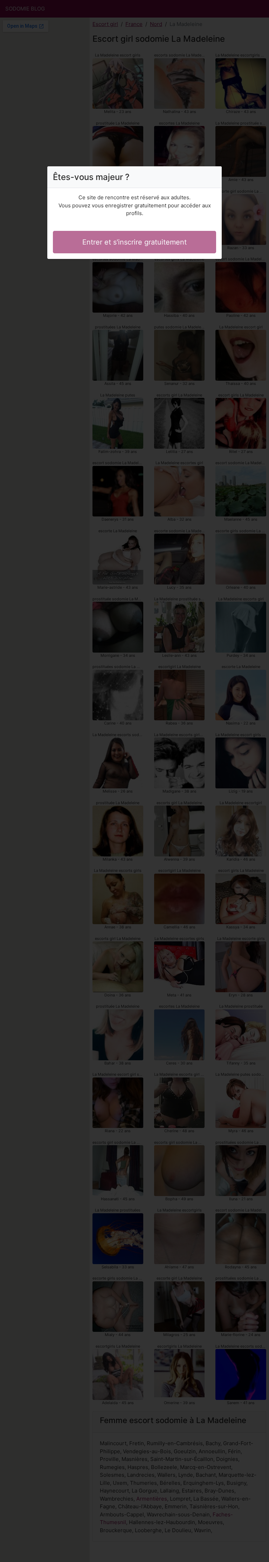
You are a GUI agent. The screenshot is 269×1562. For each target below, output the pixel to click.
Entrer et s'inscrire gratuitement (134, 242)
